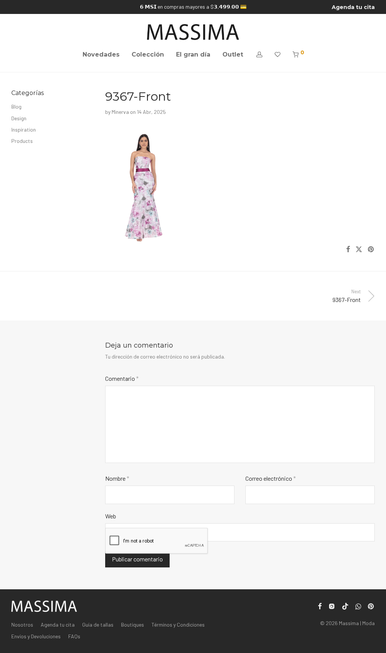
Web (110, 516)
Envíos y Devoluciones (36, 636)
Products (22, 141)
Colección (148, 54)
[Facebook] (320, 605)
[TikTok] (345, 605)
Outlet (232, 54)
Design (18, 118)
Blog (16, 106)
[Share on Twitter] (358, 249)
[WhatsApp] (358, 605)
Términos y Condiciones (178, 624)
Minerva (120, 112)
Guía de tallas (97, 624)
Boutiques (132, 624)
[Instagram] (331, 605)
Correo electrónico (270, 478)
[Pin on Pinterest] (371, 249)
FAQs (74, 636)
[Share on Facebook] (348, 249)
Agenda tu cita (353, 7)
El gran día (193, 54)
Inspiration (23, 129)
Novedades (101, 54)
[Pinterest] (371, 605)
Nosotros (22, 624)
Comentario (122, 378)
